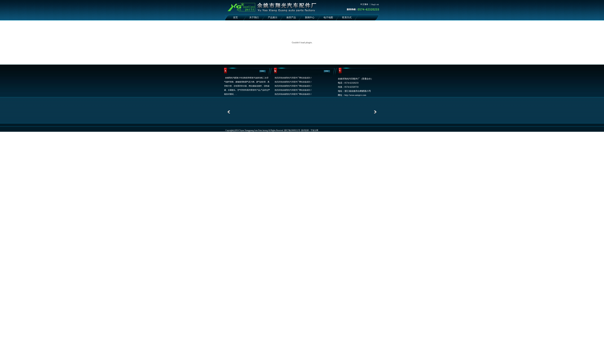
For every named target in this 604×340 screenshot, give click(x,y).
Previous (228, 112)
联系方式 (347, 17)
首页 (235, 17)
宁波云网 (314, 130)
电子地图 (328, 17)
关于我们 (254, 17)
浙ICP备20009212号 (292, 130)
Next (375, 112)
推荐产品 (291, 17)
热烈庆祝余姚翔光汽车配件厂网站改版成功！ (293, 78)
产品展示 (272, 17)
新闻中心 (309, 17)
